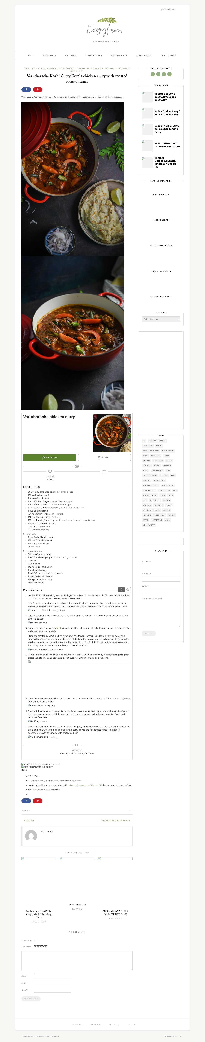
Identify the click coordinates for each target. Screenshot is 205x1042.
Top (180, 1036)
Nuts (162, 495)
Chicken (146, 460)
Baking (159, 446)
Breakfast (156, 456)
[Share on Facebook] (26, 89)
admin (27, 810)
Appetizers (148, 446)
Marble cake (29, 820)
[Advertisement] (161, 380)
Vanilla (171, 515)
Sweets (166, 510)
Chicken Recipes (31, 68)
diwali (146, 470)
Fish (173, 475)
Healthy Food (168, 485)
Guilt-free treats (150, 485)
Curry (157, 465)
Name (24, 976)
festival (164, 475)
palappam (72, 785)
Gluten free (159, 480)
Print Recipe (51, 457)
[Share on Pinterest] (37, 89)
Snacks (169, 505)
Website (24, 990)
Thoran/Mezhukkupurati (154, 515)
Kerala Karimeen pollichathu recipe (116, 820)
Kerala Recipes (83, 68)
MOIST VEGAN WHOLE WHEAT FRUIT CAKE (115, 912)
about (58, 628)
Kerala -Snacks (144, 55)
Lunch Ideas (164, 490)
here (35, 789)
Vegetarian (157, 520)
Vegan (145, 520)
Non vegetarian (150, 495)
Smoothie (158, 505)
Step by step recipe (151, 510)
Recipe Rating (26, 946)
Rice (145, 500)
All (144, 441)
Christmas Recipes (49, 68)
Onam (170, 495)
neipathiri (97, 785)
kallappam (82, 785)
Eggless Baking (169, 55)
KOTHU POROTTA (77, 904)
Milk (175, 490)
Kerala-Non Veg (93, 55)
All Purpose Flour (157, 441)
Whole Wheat (149, 525)
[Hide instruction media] (127, 589)
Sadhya (166, 500)
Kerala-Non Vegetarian (103, 68)
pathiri (90, 785)
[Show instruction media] (121, 589)
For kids (147, 480)
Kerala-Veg (71, 55)
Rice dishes (155, 500)
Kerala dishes (149, 490)
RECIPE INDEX (49, 55)
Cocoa (169, 460)
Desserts (167, 465)
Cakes (166, 456)
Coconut (147, 465)
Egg (168, 470)
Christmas (158, 460)
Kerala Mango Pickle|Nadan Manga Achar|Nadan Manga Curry (39, 914)
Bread (145, 456)
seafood (147, 505)
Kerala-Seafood (119, 55)
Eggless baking (150, 475)
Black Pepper (168, 451)
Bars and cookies (151, 451)
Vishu (167, 520)
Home (31, 55)
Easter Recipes (67, 68)
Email (24, 983)
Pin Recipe (106, 457)
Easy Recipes (157, 470)
